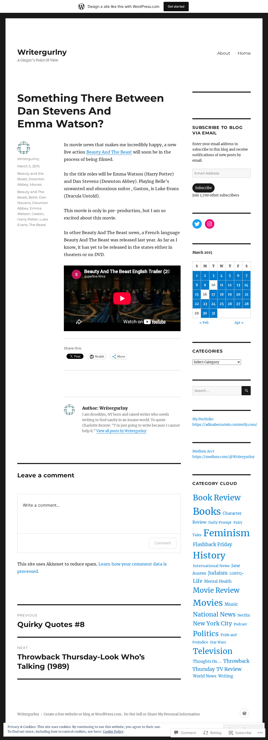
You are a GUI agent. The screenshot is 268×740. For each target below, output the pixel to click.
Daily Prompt (220, 522)
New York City (212, 623)
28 (246, 304)
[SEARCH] (246, 390)
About (223, 53)
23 (205, 304)
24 (213, 304)
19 (230, 294)
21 (246, 294)
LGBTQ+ (237, 573)
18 (222, 294)
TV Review (229, 669)
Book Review (217, 497)
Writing (225, 676)
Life (197, 581)
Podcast (240, 624)
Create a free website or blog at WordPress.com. (83, 714)
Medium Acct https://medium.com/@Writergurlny (223, 454)
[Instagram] (209, 224)
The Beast (37, 225)
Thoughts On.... (207, 661)
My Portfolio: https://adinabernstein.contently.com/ (224, 422)
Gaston (38, 214)
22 (197, 304)
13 (238, 285)
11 (221, 285)
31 (213, 313)
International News (211, 565)
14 (246, 285)
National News (214, 614)
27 (238, 304)
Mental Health (218, 581)
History (209, 555)
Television (212, 651)
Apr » (239, 322)
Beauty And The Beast (109, 152)
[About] (244, 713)
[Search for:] (217, 390)
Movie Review (216, 590)
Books (207, 511)
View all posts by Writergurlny (121, 431)
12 (230, 285)
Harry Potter (27, 219)
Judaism (218, 573)
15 (197, 294)
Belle (33, 197)
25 (222, 304)
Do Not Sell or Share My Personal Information (162, 714)
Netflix (243, 615)
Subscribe (203, 188)
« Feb (204, 322)
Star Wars (218, 642)
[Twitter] (197, 224)
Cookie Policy (113, 731)
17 (213, 294)
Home (244, 53)
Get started (176, 6)
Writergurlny (42, 52)
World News (204, 676)
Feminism (226, 533)
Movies (36, 184)
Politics (206, 633)
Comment (162, 543)
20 (238, 294)
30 (205, 313)
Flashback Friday (212, 544)
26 (230, 304)
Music (231, 604)
